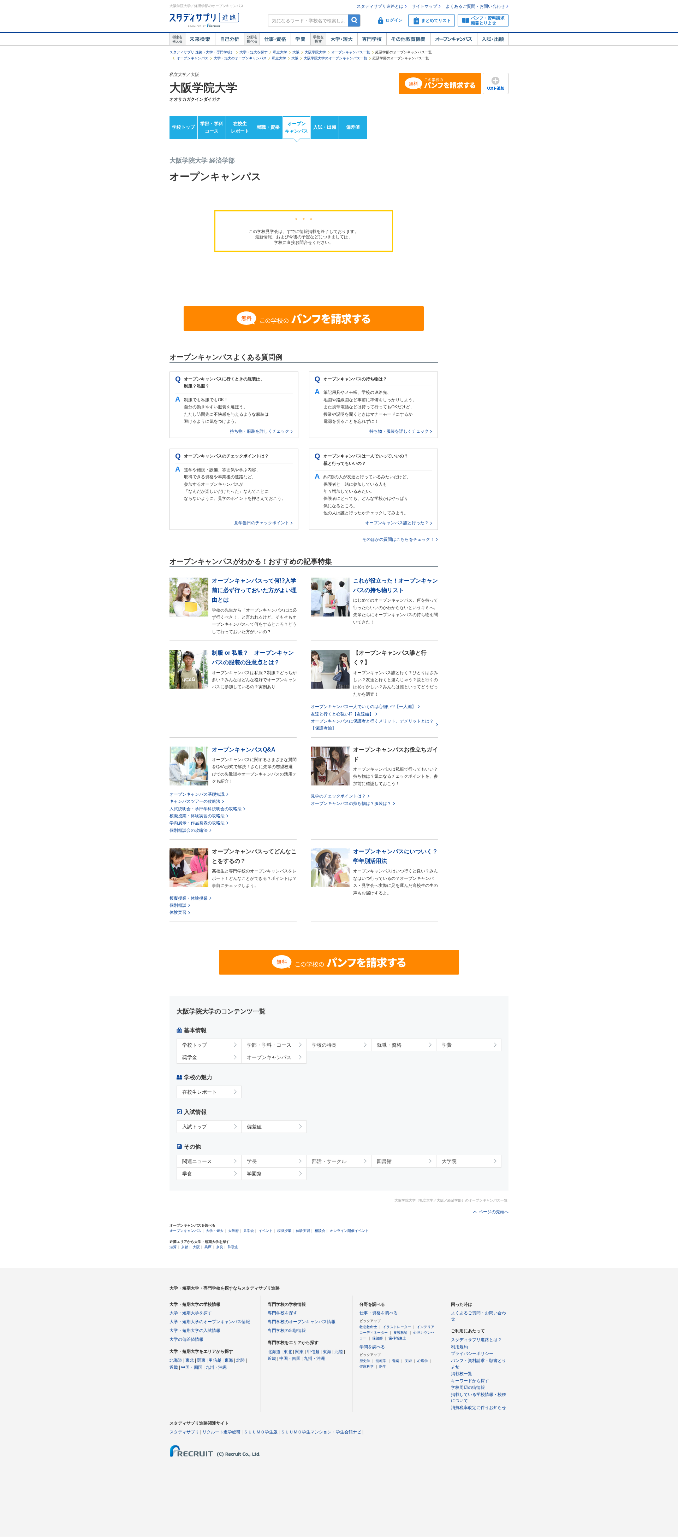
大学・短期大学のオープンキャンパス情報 (210, 1321)
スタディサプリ (184, 1432)
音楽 (395, 1361)
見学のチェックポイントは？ (338, 796)
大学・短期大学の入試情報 (195, 1330)
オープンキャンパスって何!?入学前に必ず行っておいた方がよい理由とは (254, 590)
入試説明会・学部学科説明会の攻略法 (206, 808)
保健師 (377, 1338)
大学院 (449, 1161)
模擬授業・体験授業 (189, 898)
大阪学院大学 (315, 52)
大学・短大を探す (253, 52)
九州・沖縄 (216, 1367)
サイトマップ (424, 6)
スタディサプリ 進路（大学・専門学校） (202, 52)
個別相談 (178, 905)
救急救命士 (368, 1327)
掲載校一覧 (461, 1373)
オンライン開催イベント (349, 1231)
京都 (184, 1247)
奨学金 (189, 1057)
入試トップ (194, 1126)
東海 (229, 1360)
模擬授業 (284, 1231)
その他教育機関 (408, 39)
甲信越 (215, 1360)
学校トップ (183, 127)
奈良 (219, 1247)
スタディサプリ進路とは (380, 6)
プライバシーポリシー (472, 1353)
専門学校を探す (282, 1312)
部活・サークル (329, 1161)
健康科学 (366, 1366)
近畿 (174, 1367)
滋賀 (173, 1247)
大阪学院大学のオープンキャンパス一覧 (335, 58)
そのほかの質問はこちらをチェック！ (398, 539)
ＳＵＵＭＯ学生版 (261, 1432)
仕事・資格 (275, 39)
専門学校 (371, 39)
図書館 (384, 1161)
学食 (187, 1173)
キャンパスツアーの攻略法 (195, 801)
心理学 (422, 1361)
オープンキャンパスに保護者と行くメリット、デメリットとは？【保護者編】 (372, 725)
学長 (252, 1161)
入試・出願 (493, 39)
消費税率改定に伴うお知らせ (478, 1407)
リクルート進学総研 (221, 1432)
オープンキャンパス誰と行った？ (397, 522)
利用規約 (459, 1346)
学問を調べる (372, 1346)
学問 (300, 39)
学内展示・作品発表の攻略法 (197, 822)
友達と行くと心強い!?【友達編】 (342, 714)
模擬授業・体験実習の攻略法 (197, 815)
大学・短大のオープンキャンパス (240, 58)
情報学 (381, 1361)
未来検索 (200, 39)
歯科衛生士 (397, 1338)
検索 (354, 20)
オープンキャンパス (453, 39)
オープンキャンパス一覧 (350, 52)
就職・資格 (268, 127)
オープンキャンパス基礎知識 (197, 794)
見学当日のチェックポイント (261, 522)
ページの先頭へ (494, 1211)
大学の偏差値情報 (186, 1339)
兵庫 (208, 1247)
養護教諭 (400, 1332)
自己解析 (229, 39)
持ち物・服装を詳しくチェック (259, 431)
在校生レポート (240, 127)
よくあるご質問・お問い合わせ (475, 6)
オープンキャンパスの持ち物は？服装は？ (351, 803)
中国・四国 (191, 1367)
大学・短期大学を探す (191, 1312)
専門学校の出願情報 (287, 1330)
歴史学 (364, 1361)
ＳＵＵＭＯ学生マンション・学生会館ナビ (321, 1432)
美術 (408, 1361)
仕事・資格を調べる (378, 1312)
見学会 (248, 1231)
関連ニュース (197, 1161)
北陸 (240, 1360)
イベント (265, 1231)
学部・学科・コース (269, 1045)
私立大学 (280, 52)
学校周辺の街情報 (468, 1387)
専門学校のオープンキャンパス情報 (301, 1321)
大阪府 (233, 1231)
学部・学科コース (211, 127)
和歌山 (233, 1247)
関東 (201, 1360)
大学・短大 (341, 39)
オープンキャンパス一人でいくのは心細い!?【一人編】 (363, 706)
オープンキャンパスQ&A (243, 750)
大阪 (295, 52)
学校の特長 (324, 1045)
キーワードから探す (470, 1380)
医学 (382, 1366)
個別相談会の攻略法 (189, 830)
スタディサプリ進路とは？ (476, 1339)
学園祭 (254, 1173)
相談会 (320, 1231)
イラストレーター (397, 1327)
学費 (447, 1045)
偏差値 (353, 127)
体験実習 (178, 912)
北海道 (176, 1360)
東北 (189, 1360)
